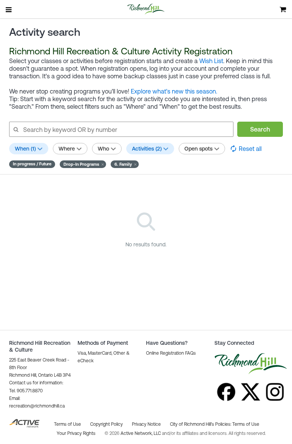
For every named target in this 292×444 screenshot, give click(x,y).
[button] (83, 164)
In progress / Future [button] (32, 164)
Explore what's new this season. (174, 91)
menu (9, 9)
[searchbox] (120, 129)
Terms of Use (245, 424)
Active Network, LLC (141, 433)
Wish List (211, 60)
